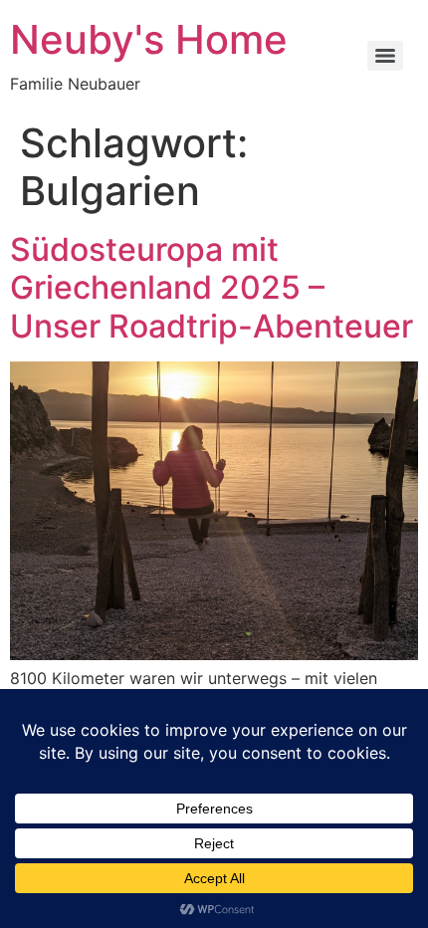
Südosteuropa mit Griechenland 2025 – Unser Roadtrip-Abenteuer (211, 288)
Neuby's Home (149, 39)
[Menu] (385, 56)
